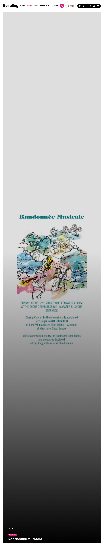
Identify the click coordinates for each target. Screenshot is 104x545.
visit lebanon (44, 6)
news (36, 6)
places (22, 6)
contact (55, 6)
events (29, 6)
